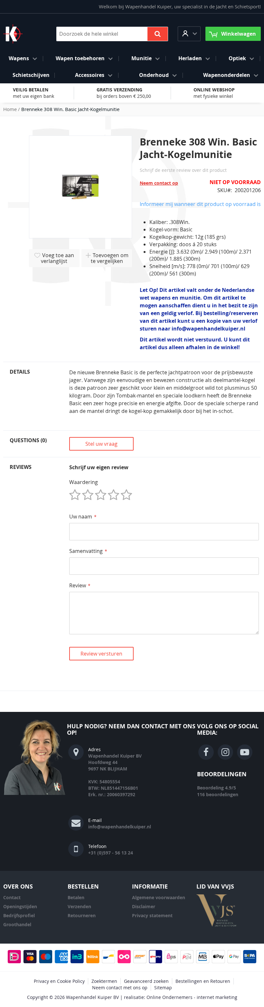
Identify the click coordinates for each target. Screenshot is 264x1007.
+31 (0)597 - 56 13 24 (110, 853)
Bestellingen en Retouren (202, 981)
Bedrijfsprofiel (19, 915)
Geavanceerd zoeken (146, 981)
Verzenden (79, 906)
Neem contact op (159, 183)
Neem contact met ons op (119, 987)
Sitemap (163, 987)
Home (10, 109)
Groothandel (17, 924)
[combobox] (112, 34)
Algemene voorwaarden (158, 897)
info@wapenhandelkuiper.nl (119, 827)
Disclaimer (143, 906)
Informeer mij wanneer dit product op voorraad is (200, 204)
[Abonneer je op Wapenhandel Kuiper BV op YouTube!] (245, 752)
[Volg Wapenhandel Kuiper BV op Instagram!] (225, 752)
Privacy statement (152, 915)
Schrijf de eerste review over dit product (183, 170)
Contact (12, 897)
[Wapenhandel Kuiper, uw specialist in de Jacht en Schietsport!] (22, 33)
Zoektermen (104, 981)
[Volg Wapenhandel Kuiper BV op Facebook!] (206, 752)
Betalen (76, 897)
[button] (189, 34)
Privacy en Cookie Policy (59, 981)
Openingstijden (20, 906)
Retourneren (82, 915)
